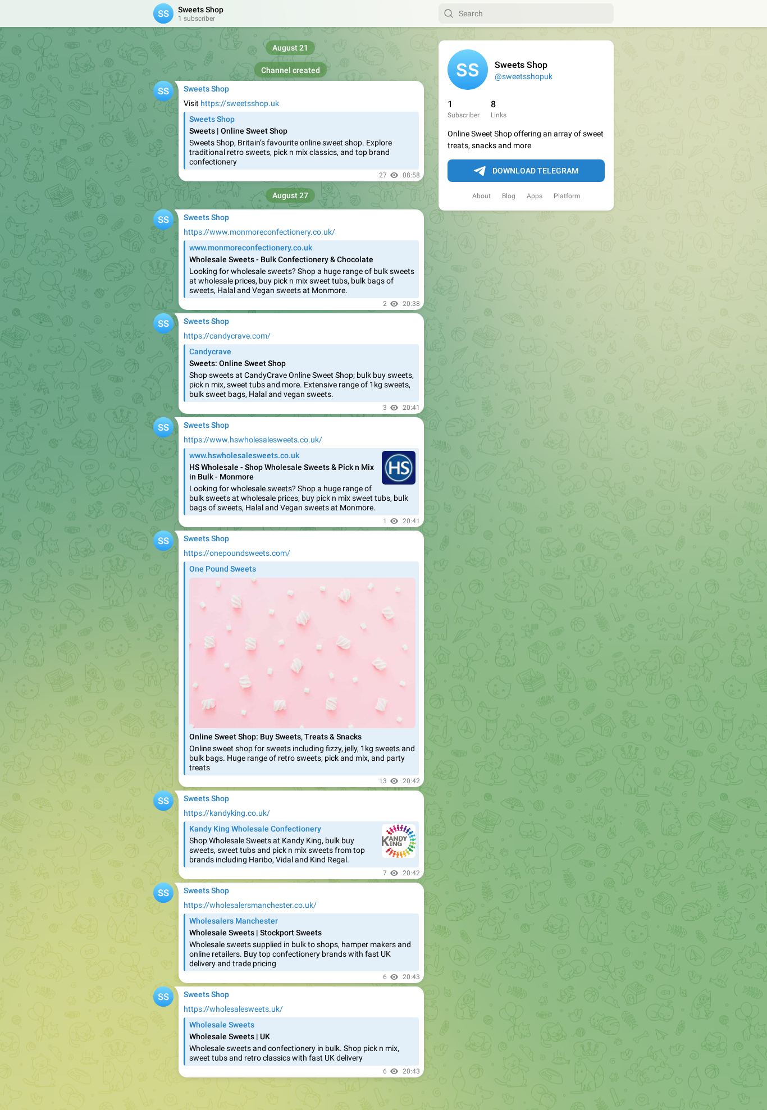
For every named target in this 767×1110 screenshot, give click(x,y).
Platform (567, 196)
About (481, 196)
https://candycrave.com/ (227, 335)
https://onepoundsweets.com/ (237, 553)
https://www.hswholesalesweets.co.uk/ (253, 439)
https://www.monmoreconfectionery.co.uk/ (259, 231)
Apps (534, 196)
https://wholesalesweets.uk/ (233, 1008)
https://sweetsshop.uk (239, 103)
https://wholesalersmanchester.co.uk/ (250, 905)
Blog (508, 196)
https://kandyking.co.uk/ (227, 812)
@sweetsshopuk (524, 76)
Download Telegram (535, 170)
